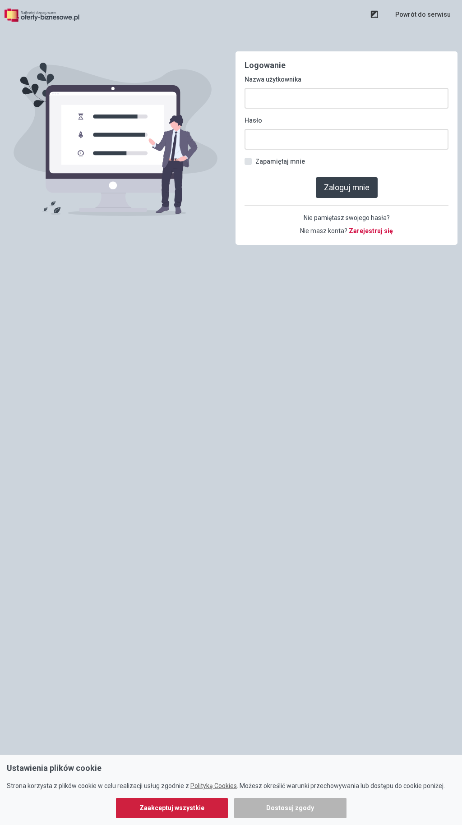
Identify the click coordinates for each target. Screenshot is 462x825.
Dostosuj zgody (290, 807)
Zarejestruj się (371, 230)
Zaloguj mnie (347, 187)
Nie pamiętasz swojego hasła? (347, 217)
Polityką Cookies (213, 785)
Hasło (253, 120)
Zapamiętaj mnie (280, 161)
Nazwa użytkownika (273, 79)
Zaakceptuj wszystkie (171, 807)
